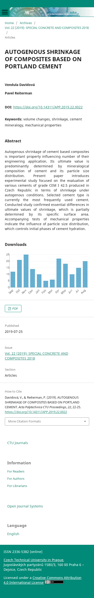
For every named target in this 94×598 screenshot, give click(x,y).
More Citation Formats (24, 421)
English (13, 534)
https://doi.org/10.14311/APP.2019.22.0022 (48, 107)
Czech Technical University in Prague (33, 560)
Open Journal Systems (25, 506)
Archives (26, 23)
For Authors (15, 478)
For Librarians (17, 486)
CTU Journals (17, 442)
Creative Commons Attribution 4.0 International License (42, 580)
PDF (15, 308)
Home (9, 23)
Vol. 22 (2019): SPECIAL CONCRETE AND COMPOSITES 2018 (47, 28)
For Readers (15, 471)
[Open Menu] (5, 12)
